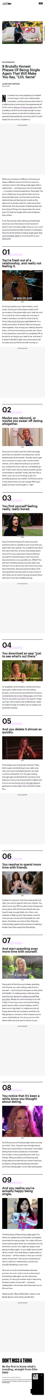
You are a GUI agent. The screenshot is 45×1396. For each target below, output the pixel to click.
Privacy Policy (6, 1382)
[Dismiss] (41, 1375)
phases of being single (23, 107)
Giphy (22, 301)
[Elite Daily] (7, 3)
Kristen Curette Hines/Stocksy (44, 33)
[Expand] (34, 1375)
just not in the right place (27, 783)
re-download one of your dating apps (17, 696)
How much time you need (18, 321)
